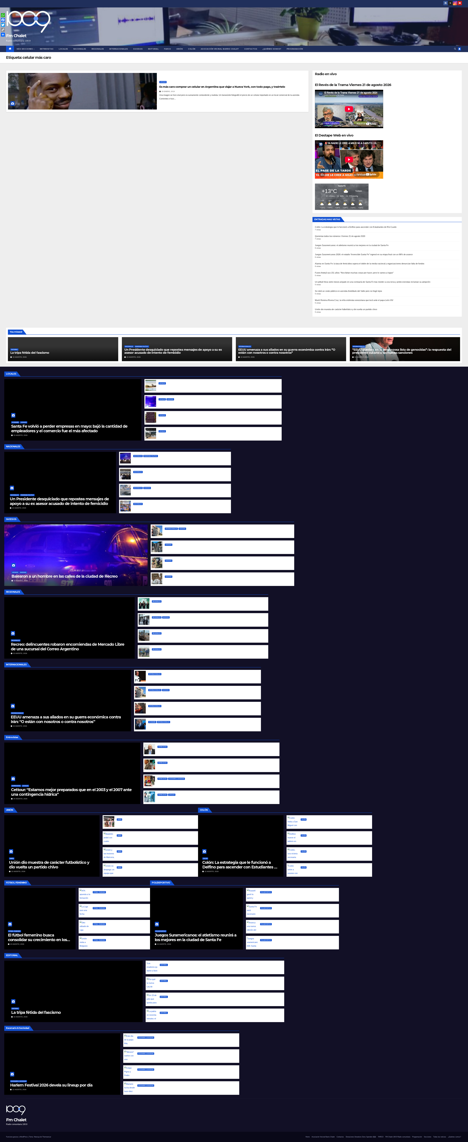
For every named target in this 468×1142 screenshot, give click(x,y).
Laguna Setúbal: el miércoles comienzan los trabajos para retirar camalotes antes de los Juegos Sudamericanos (212, 387)
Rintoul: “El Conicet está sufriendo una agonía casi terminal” (186, 798)
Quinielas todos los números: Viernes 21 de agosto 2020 (340, 236)
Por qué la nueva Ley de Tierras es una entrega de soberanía (189, 984)
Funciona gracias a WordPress (17, 1137)
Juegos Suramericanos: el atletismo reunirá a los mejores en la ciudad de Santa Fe (352, 245)
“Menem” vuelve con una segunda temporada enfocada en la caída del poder (175, 1057)
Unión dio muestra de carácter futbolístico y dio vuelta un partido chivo (346, 309)
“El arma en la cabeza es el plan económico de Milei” (158, 508)
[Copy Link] (2, 29)
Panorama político (141, 346)
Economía (15, 422)
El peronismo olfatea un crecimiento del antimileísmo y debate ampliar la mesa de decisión (177, 460)
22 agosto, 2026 (20, 357)
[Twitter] (2, 24)
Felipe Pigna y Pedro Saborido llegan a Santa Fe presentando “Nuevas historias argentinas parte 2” (185, 1073)
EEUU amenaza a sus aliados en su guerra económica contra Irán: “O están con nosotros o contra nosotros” (286, 351)
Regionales (98, 49)
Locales (63, 49)
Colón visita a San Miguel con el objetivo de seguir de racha (329, 823)
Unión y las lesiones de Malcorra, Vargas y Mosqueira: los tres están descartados (155, 855)
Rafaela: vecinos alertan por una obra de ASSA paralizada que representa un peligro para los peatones (201, 637)
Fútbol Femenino (14, 931)
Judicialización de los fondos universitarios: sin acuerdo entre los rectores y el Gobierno (175, 476)
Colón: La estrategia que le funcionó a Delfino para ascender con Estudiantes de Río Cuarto (355, 227)
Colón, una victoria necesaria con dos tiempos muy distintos (330, 855)
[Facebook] (2, 20)
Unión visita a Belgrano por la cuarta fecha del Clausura (119, 944)
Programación (295, 49)
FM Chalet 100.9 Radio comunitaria (397, 1137)
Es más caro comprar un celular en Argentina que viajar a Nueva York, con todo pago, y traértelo (222, 86)
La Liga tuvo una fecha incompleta (109, 912)
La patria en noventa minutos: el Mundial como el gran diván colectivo (193, 1016)
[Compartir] (2, 34)
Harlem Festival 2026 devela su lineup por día (51, 1085)
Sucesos (138, 49)
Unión (179, 49)
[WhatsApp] (2, 15)
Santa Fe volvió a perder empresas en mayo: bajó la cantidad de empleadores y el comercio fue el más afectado (69, 428)
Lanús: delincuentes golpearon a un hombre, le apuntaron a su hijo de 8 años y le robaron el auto (180, 492)
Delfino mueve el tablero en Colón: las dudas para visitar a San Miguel (334, 839)
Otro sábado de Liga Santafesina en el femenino (116, 928)
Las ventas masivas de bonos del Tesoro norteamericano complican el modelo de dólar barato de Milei (198, 726)
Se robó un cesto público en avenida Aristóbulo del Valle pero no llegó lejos (348, 291)
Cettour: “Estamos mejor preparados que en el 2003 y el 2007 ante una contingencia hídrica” (71, 792)
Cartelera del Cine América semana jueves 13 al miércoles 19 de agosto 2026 (194, 782)
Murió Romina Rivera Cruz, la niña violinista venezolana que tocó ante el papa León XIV (354, 300)
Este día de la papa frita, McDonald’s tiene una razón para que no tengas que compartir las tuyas (183, 1041)
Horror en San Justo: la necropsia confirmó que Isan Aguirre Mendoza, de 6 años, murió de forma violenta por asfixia (208, 653)
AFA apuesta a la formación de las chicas (112, 896)
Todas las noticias (439, 1137)
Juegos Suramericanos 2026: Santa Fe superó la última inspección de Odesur (297, 944)
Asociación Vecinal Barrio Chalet (220, 49)
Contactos (250, 49)
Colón (191, 49)
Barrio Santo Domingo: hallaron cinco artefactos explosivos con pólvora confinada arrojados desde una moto (217, 580)
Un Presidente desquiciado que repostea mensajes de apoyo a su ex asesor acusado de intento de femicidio (173, 351)
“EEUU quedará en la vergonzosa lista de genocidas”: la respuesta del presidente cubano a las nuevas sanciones (401, 351)
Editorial (153, 49)
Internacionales (118, 49)
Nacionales (79, 49)
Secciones (427, 1137)
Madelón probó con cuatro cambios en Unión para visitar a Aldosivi (149, 839)
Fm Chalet (16, 35)
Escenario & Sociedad (176, 778)
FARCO (167, 49)
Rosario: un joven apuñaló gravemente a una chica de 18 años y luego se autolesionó (192, 621)
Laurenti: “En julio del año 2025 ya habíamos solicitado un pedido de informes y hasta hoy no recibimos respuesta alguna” (216, 750)
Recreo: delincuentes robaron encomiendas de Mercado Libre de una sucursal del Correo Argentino (67, 646)
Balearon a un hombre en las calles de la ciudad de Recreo (187, 403)
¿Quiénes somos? (272, 49)
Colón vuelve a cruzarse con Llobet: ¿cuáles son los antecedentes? (333, 871)
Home (308, 1137)
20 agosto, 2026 (20, 799)
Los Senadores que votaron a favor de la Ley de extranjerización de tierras (196, 968)
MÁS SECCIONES (25, 49)
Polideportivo (161, 931)
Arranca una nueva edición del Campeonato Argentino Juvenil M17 (292, 928)
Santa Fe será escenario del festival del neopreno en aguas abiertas (292, 912)
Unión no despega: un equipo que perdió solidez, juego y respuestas (150, 871)
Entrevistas (47, 49)
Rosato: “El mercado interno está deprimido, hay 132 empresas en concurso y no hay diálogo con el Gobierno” (210, 766)
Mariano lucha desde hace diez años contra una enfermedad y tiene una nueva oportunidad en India (186, 1089)
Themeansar (46, 1137)
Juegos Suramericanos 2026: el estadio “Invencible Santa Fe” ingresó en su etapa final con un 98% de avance (364, 254)
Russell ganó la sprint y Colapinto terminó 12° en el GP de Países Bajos (293, 896)
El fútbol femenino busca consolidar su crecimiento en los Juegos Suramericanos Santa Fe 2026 (37, 942)
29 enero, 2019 (168, 91)
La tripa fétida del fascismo (29, 352)
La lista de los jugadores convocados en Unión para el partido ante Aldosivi (153, 823)
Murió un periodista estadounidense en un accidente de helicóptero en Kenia (202, 532)
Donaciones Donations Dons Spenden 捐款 (361, 1137)
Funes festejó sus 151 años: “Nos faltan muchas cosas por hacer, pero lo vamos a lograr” (354, 273)
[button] (455, 49)
